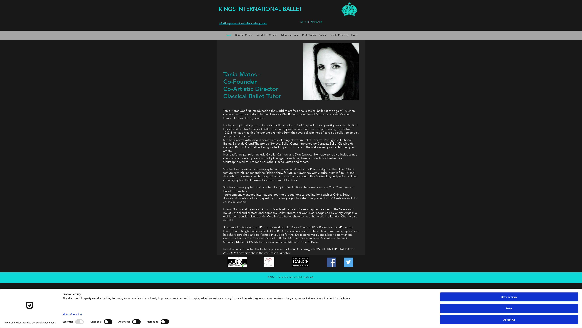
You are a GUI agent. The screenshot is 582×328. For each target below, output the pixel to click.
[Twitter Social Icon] (348, 262)
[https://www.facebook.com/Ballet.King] (331, 262)
